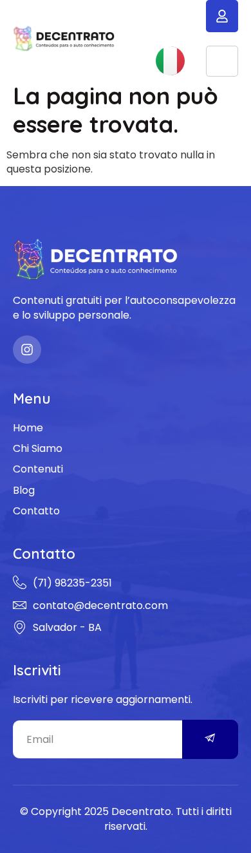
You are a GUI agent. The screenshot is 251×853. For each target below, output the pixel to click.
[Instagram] (27, 349)
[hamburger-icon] (222, 61)
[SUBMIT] (210, 739)
